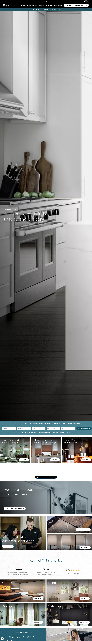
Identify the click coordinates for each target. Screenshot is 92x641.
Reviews (50, 5)
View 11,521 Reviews (73, 573)
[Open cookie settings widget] (2, 638)
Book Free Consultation (84, 428)
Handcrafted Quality (82, 529)
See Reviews (8, 546)
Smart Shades (84, 547)
